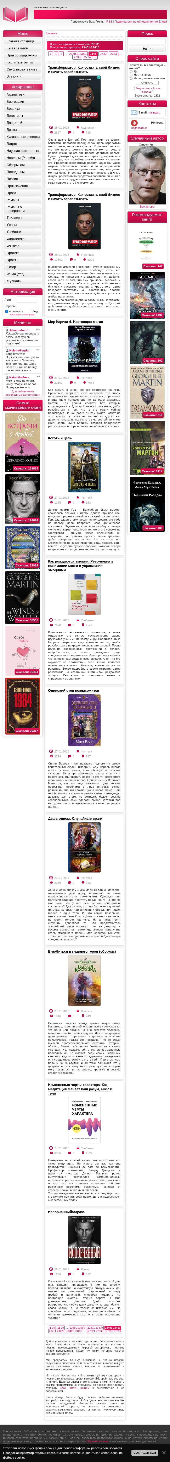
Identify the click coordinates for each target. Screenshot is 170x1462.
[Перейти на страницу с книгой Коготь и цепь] (84, 467)
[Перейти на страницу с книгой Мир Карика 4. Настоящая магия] (84, 349)
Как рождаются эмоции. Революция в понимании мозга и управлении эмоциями (80, 565)
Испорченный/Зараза (66, 1212)
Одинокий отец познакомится (73, 690)
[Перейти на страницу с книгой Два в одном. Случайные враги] (84, 847)
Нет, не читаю (142, 74)
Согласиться (145, 1452)
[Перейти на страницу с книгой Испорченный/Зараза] (84, 1240)
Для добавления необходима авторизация (22, 393)
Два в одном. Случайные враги (75, 818)
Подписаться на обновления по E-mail (141, 21)
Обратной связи (97, 1441)
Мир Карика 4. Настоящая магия (75, 322)
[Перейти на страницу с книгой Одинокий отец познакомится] (84, 720)
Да (135, 71)
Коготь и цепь (60, 438)
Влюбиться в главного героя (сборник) (82, 951)
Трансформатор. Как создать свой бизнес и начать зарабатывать (84, 69)
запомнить (16, 311)
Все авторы (147, 206)
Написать (154, 112)
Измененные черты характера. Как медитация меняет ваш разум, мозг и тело (80, 1089)
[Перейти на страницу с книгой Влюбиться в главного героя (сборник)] (84, 981)
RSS (109, 21)
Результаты (143, 88)
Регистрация (28, 315)
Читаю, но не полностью (149, 78)
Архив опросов (151, 90)
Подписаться (139, 127)
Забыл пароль (16, 315)
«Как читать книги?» (75, 1387)
